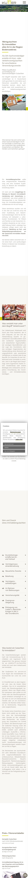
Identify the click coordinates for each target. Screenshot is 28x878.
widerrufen (18, 439)
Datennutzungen (15, 432)
